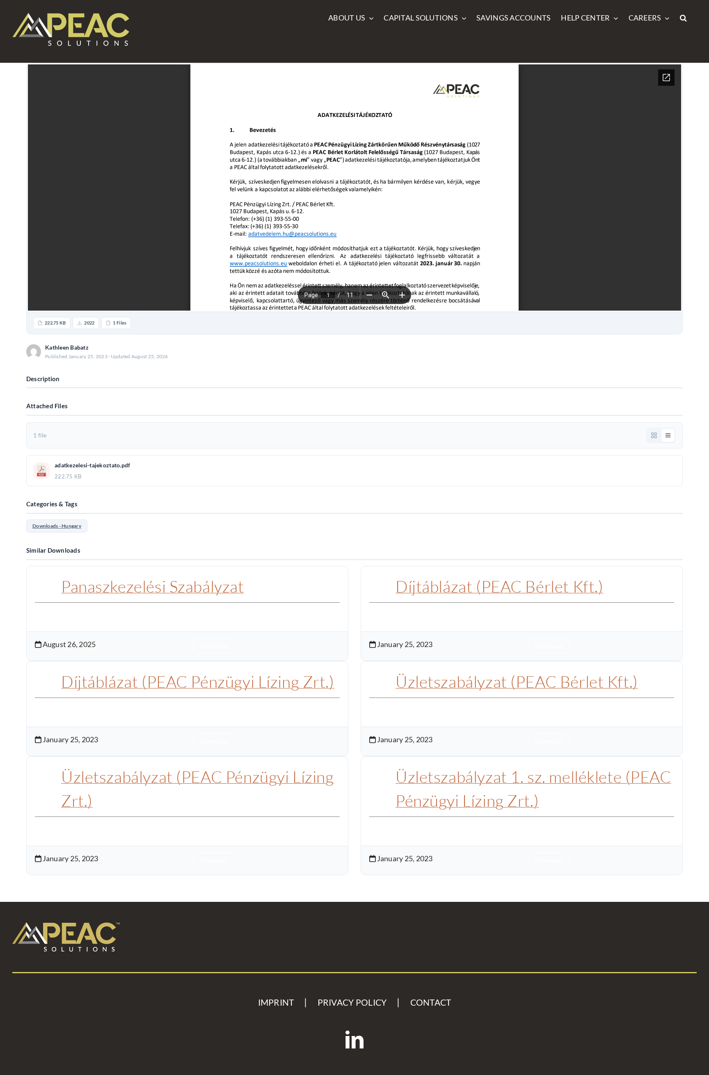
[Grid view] (654, 435)
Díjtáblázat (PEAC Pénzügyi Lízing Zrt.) (197, 681)
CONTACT (430, 1002)
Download (657, 351)
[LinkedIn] (354, 1040)
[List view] (668, 435)
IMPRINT (276, 1002)
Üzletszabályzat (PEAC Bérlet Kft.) (517, 681)
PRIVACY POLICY (352, 1002)
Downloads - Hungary (56, 526)
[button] (683, 17)
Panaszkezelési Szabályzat (152, 586)
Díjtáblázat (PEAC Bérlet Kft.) (499, 586)
